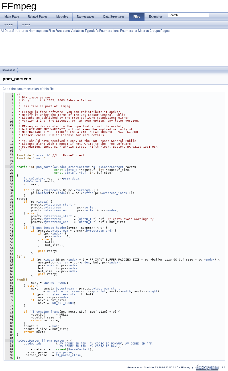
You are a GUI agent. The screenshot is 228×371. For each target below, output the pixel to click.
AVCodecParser (28, 340)
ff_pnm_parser (53, 340)
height (152, 291)
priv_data (71, 178)
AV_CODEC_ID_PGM (72, 343)
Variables (77, 31)
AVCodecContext (111, 167)
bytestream (52, 207)
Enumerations (109, 31)
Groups (155, 31)
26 (9, 167)
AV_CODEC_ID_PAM (103, 346)
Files (52, 31)
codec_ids (34, 343)
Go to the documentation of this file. (28, 89)
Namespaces (38, 31)
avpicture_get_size (63, 291)
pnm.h (39, 158)
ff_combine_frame (45, 311)
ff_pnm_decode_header (49, 227)
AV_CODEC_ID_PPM (138, 343)
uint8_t (71, 169)
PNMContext (33, 181)
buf (83, 172)
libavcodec (8, 70)
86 (9, 340)
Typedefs (92, 31)
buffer (43, 193)
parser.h (42, 155)
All (2, 31)
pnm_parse (44, 167)
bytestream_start (57, 204)
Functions (63, 31)
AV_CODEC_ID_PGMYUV (106, 343)
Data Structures (16, 31)
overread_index (114, 193)
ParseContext (34, 178)
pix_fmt (99, 291)
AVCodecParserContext (72, 167)
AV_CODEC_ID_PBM (72, 346)
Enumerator (128, 31)
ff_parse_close (68, 355)
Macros (143, 31)
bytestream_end (55, 210)
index (62, 193)
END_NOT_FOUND (55, 282)
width (126, 291)
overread (50, 190)
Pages (165, 31)
